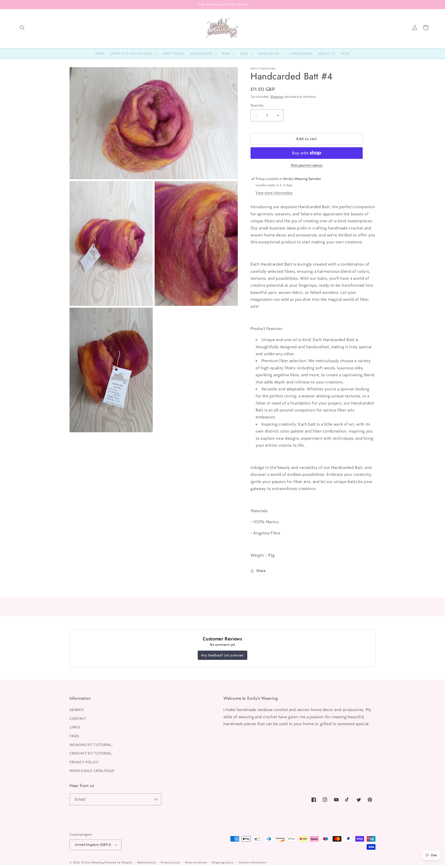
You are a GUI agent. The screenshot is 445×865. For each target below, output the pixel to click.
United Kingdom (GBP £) (93, 845)
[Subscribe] (155, 799)
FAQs (74, 736)
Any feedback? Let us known (222, 655)
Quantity (257, 105)
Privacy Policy (84, 762)
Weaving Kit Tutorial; (91, 745)
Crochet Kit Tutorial (91, 753)
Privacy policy (170, 862)
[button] (22, 27)
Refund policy (146, 862)
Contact (78, 718)
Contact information (252, 862)
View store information (274, 193)
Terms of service (196, 862)
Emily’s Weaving (92, 862)
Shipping (276, 96)
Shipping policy (222, 862)
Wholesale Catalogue (92, 770)
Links (75, 727)
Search (77, 710)
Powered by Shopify (118, 862)
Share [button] (261, 570)
